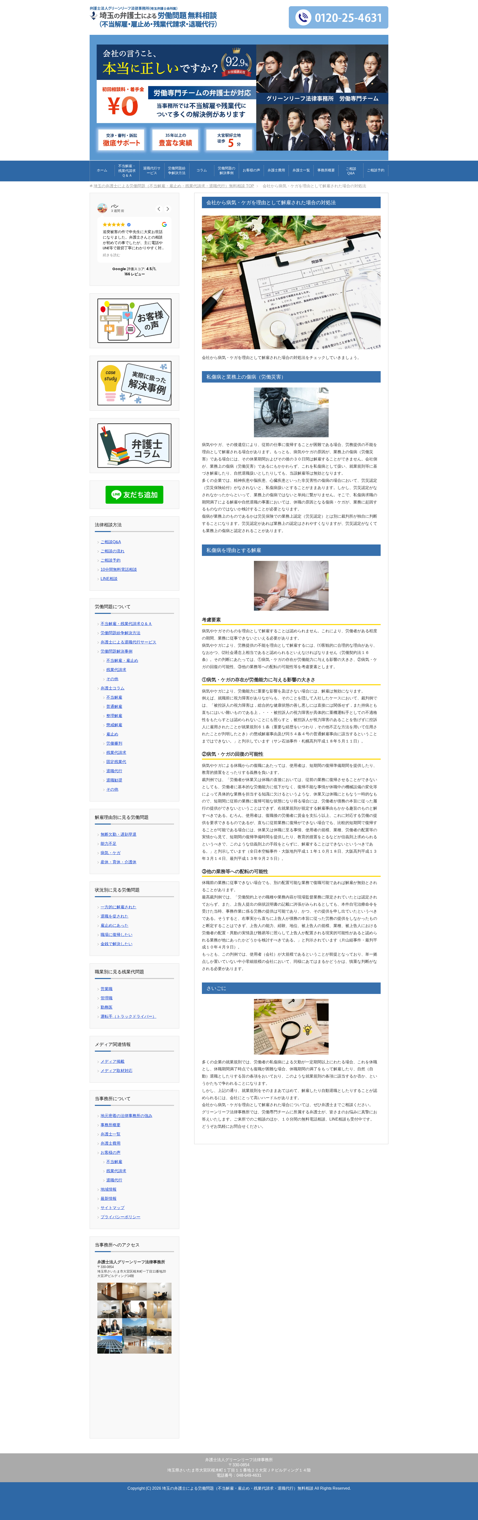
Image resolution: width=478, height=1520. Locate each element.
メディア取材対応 (116, 1071)
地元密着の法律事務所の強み (126, 1116)
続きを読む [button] (111, 255)
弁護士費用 (276, 170)
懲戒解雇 (114, 725)
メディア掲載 (112, 1061)
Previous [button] (368, 150)
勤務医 (107, 1007)
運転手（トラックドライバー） (128, 1016)
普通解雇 (114, 706)
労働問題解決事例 (116, 651)
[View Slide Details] (239, 97)
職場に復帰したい (116, 934)
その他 (112, 679)
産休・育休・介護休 (118, 862)
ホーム (102, 170)
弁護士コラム (112, 688)
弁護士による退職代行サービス (128, 642)
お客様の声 (251, 170)
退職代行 (114, 771)
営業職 (107, 989)
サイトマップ (112, 1208)
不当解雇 (114, 697)
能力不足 (109, 843)
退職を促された (114, 916)
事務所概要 (326, 170)
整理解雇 (114, 716)
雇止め (112, 734)
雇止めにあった (114, 925)
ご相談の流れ (112, 551)
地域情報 (109, 1189)
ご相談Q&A (351, 171)
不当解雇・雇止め (122, 660)
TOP (174, 186)
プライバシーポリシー (120, 1217)
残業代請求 (116, 670)
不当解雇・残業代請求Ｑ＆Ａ (127, 170)
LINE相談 (109, 579)
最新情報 (109, 1198)
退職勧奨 (114, 780)
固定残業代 (116, 762)
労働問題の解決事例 (226, 170)
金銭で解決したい (116, 944)
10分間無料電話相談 (119, 569)
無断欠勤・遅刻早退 (118, 834)
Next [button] (377, 150)
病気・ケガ (110, 853)
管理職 (107, 998)
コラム (201, 170)
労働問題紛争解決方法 (176, 170)
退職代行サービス (152, 170)
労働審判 (114, 743)
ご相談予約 (375, 170)
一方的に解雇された (118, 907)
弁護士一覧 (301, 170)
